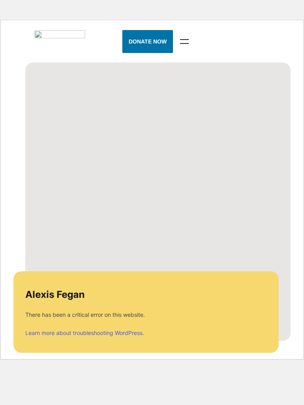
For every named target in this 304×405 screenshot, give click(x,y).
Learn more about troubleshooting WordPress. (84, 332)
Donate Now (148, 41)
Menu (184, 41)
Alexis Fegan (55, 294)
